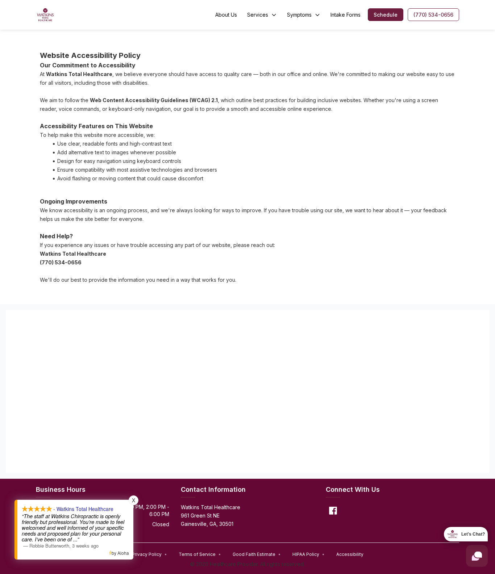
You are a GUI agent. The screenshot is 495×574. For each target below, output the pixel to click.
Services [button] (257, 15)
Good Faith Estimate (257, 554)
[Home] (45, 15)
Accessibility (349, 554)
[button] (385, 14)
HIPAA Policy (308, 554)
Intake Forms (345, 15)
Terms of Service (200, 554)
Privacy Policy (149, 554)
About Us (226, 15)
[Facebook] (333, 510)
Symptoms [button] (299, 15)
